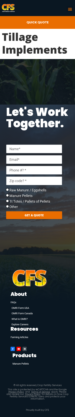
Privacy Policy (16, 391)
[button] (70, 9)
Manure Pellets (20, 196)
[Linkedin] (24, 349)
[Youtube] (19, 349)
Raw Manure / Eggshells (27, 190)
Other (13, 207)
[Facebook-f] (13, 349)
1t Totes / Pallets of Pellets (29, 201)
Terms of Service (40, 391)
